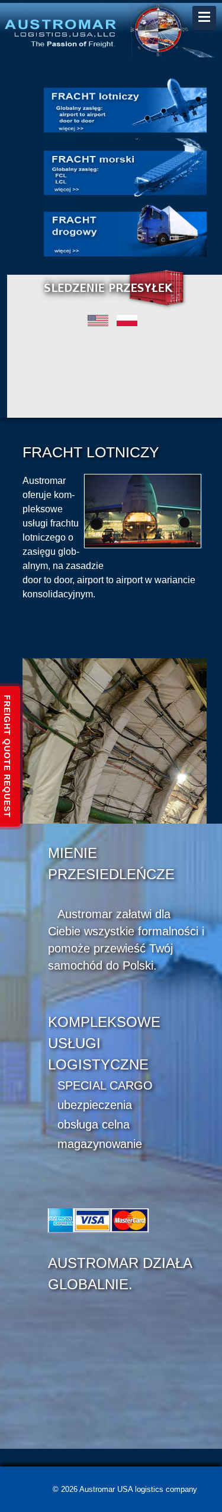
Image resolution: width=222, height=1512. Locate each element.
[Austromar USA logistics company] (111, 28)
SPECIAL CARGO (105, 1085)
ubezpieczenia (94, 1104)
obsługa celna (93, 1124)
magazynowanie (99, 1143)
